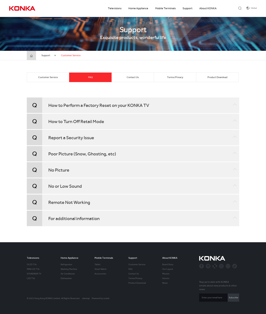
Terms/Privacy (175, 77)
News (165, 283)
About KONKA (208, 8)
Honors (165, 278)
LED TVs (31, 278)
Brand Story (167, 264)
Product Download (217, 77)
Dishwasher (66, 278)
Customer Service (71, 55)
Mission (165, 273)
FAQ (90, 77)
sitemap (86, 298)
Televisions (114, 8)
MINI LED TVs (33, 269)
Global (254, 8)
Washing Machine (69, 269)
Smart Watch (101, 269)
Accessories (100, 273)
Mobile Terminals (165, 8)
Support (187, 8)
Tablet (97, 264)
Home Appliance (138, 8)
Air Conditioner (68, 273)
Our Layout (167, 269)
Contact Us (133, 77)
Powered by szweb (100, 298)
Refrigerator (66, 264)
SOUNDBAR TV (34, 273)
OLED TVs (32, 264)
